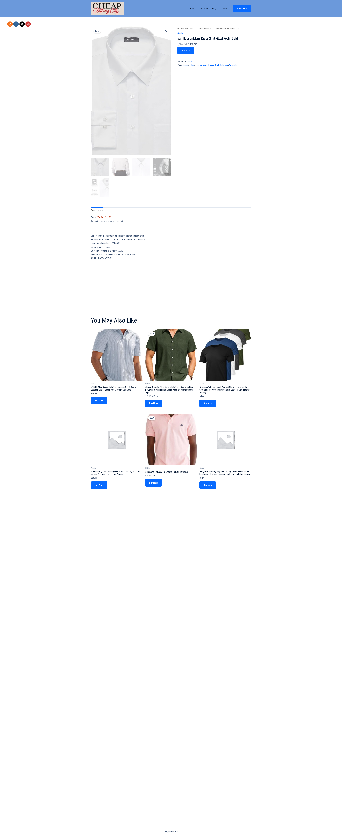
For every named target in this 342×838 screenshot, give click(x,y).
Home (192, 8)
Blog (214, 8)
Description (97, 210)
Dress (185, 65)
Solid (222, 65)
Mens (205, 65)
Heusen (198, 65)
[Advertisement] (171, 281)
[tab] (97, 210)
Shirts (192, 28)
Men (186, 28)
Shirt (217, 65)
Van (226, 65)
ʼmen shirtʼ (233, 65)
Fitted (191, 65)
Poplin (211, 65)
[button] (206, 9)
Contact (224, 8)
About (202, 8)
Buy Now (185, 50)
